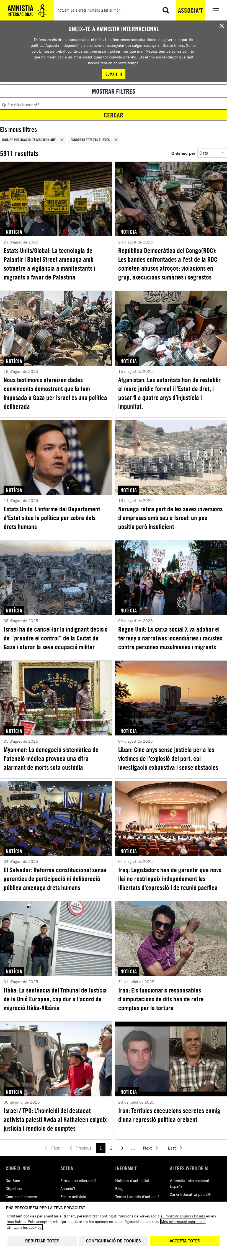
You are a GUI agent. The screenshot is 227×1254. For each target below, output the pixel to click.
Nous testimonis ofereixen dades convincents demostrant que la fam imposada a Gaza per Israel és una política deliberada (55, 393)
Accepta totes (185, 1240)
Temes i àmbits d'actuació (137, 1196)
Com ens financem (21, 1196)
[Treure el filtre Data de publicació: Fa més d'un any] (62, 139)
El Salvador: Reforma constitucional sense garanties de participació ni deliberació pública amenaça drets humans (55, 879)
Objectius (14, 1188)
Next (147, 1148)
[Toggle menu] (216, 10)
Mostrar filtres (113, 91)
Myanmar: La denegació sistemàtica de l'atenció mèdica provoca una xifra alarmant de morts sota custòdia (51, 758)
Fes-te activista (73, 1196)
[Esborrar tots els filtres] (116, 139)
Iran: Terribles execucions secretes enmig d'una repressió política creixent (169, 1115)
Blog (119, 1188)
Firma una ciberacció (78, 1180)
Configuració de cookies (113, 1240)
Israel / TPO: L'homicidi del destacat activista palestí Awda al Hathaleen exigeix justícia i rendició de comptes (55, 1119)
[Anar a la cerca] (166, 10)
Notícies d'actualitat (132, 1180)
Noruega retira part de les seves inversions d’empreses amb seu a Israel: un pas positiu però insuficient (170, 518)
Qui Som (13, 1180)
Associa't (190, 10)
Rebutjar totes (42, 1240)
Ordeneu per (183, 153)
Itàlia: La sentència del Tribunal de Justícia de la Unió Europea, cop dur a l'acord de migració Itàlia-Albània (55, 999)
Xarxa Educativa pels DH (190, 1194)
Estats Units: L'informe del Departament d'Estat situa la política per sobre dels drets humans (52, 518)
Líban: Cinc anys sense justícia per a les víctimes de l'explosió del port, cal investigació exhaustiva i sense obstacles (168, 758)
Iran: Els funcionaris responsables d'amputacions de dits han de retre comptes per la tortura (161, 999)
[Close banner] (222, 26)
